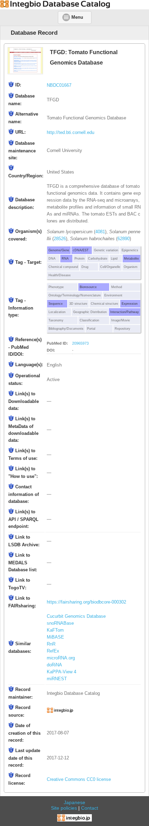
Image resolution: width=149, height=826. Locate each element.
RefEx (53, 651)
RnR (51, 644)
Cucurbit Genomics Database (76, 616)
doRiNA (54, 665)
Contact (89, 808)
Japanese (74, 802)
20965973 (80, 343)
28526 (60, 238)
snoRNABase (60, 623)
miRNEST (57, 678)
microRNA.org (61, 658)
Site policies (64, 808)
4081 (100, 231)
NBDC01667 (59, 85)
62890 (123, 238)
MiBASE (55, 637)
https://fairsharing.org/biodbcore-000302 (86, 602)
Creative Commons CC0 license (79, 779)
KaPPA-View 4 (61, 671)
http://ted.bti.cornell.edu (70, 132)
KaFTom (55, 630)
